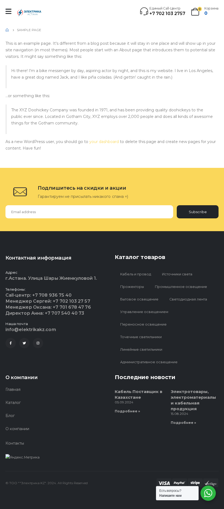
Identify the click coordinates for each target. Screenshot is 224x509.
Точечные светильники (141, 337)
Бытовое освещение (139, 299)
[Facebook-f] (10, 343)
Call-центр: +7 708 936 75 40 (38, 295)
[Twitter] (24, 343)
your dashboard (104, 141)
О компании (17, 428)
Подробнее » (127, 411)
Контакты (14, 443)
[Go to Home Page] (7, 30)
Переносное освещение (143, 324)
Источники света (177, 274)
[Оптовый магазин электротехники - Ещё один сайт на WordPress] (30, 12)
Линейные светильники (141, 349)
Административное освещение (149, 362)
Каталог (13, 402)
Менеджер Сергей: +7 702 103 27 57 (47, 301)
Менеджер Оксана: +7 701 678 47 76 (48, 307)
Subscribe (198, 212)
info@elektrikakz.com (30, 329)
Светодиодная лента (188, 299)
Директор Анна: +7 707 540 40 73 (44, 313)
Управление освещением (144, 312)
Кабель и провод (135, 274)
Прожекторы (132, 287)
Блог (10, 415)
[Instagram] (38, 343)
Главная (12, 389)
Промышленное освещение (181, 287)
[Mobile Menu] (8, 11)
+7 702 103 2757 (167, 13)
